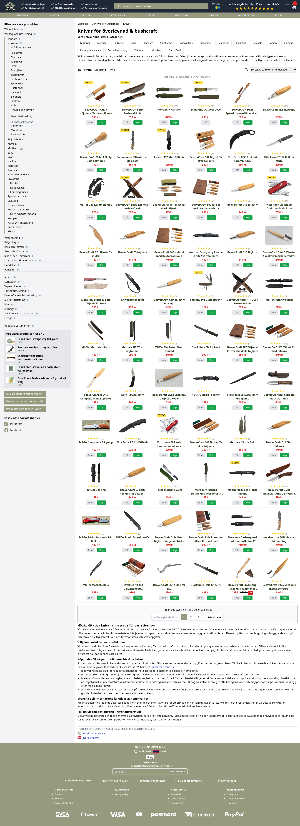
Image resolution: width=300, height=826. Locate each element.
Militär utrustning (14, 300)
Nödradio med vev (18, 174)
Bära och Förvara (14, 247)
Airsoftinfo (182, 15)
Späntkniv (17, 83)
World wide (144, 751)
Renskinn (9, 269)
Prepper (213, 15)
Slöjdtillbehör (15, 139)
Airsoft (8, 277)
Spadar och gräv (17, 196)
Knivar (14, 43)
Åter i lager (118, 15)
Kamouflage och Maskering (20, 295)
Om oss (277, 15)
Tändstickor (15, 170)
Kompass (13, 218)
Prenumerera (177, 771)
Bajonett (16, 96)
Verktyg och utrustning (18, 34)
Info (90, 122)
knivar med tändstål (163, 667)
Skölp (14, 66)
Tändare (12, 39)
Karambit (16, 92)
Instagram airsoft (236, 798)
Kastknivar (17, 88)
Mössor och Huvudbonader (20, 260)
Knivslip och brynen (22, 109)
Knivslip (12, 144)
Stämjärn (16, 70)
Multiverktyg (15, 148)
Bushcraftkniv (19, 79)
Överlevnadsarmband (23, 214)
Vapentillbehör (13, 286)
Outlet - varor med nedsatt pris (24, 401)
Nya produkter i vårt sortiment (24, 394)
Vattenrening (12, 238)
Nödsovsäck (17, 187)
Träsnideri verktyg (21, 116)
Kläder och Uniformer (17, 256)
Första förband (16, 205)
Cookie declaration (64, 802)
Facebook (15, 430)
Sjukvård (13, 200)
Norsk (162, 751)
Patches (9, 304)
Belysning (10, 242)
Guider (150, 15)
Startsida (22, 15)
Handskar (10, 265)
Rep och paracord (18, 209)
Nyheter (54, 15)
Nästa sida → (213, 617)
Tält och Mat (11, 29)
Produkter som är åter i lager (23, 409)
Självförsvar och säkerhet (19, 313)
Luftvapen (10, 281)
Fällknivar (16, 53)
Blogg (150, 757)
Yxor (10, 157)
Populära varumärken (17, 325)
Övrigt (8, 318)
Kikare (11, 231)
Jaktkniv (15, 101)
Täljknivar (16, 61)
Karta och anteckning (20, 222)
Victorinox (17, 125)
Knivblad (16, 105)
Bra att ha (13, 179)
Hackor (12, 161)
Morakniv (16, 130)
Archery (9, 309)
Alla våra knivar (23, 47)
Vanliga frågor (122, 794)
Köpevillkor (176, 794)
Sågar (11, 152)
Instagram (16, 424)
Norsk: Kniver (91, 738)
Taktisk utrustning (15, 291)
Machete (16, 57)
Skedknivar (17, 74)
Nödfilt (14, 183)
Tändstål (13, 165)
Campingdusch (19, 192)
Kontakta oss (91, 4)
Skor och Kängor (14, 251)
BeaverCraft (18, 134)
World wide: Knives (94, 733)
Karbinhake (14, 227)
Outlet (86, 15)
